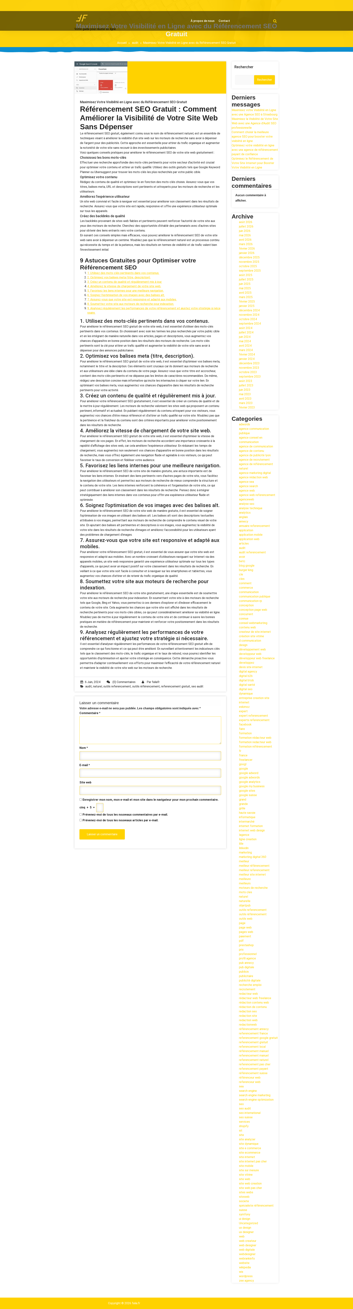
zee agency (246, 1280)
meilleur (244, 861)
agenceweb (246, 499)
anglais (243, 517)
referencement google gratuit (258, 1038)
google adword (248, 773)
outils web (245, 918)
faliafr (156, 682)
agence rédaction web (253, 477)
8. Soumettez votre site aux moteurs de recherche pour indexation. (130, 304)
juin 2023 (244, 390)
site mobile (246, 1166)
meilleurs (245, 883)
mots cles (245, 892)
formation (245, 733)
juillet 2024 (246, 332)
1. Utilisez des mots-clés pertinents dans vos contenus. (123, 273)
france (243, 755)
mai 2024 (245, 341)
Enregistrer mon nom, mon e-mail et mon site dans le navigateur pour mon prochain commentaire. (150, 799)
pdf (241, 940)
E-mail (84, 765)
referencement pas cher (254, 1064)
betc (242, 561)
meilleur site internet (252, 874)
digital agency (248, 671)
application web (249, 539)
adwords (244, 424)
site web (244, 1179)
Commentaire (89, 713)
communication (249, 592)
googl (242, 764)
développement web (252, 649)
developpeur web (250, 654)
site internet (247, 1157)
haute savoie (247, 812)
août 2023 (245, 381)
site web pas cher (250, 1188)
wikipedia (245, 1267)
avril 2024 (245, 345)
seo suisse (246, 1117)
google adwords (249, 777)
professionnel (248, 954)
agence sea (246, 481)
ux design (245, 1227)
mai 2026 (245, 235)
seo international (250, 1113)
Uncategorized (248, 1223)
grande (243, 804)
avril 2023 (245, 398)
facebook (245, 724)
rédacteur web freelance (255, 998)
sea (241, 1086)
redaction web (248, 1020)
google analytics (249, 782)
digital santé (247, 684)
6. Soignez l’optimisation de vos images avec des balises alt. (126, 295)
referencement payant (253, 1068)
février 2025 (247, 301)
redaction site (248, 1016)
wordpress (246, 1276)
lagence (244, 835)
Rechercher (243, 67)
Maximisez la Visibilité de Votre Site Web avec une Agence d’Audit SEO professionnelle (255, 123)
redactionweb (248, 1024)
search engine (248, 1091)
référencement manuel (254, 1051)
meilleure (245, 879)
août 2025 (245, 275)
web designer (247, 1245)
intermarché (246, 821)
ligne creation (247, 839)
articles (244, 543)
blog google (246, 565)
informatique (247, 817)
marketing (245, 852)
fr (240, 751)
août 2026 (245, 222)
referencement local (252, 1046)
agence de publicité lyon (255, 455)
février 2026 (247, 248)
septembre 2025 (250, 270)
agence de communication (256, 446)
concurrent (246, 614)
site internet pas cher (253, 1161)
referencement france (253, 1033)
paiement (245, 936)
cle (241, 574)
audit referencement (252, 552)
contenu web (247, 627)
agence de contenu (251, 451)
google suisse (248, 795)
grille (242, 808)
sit (240, 1130)
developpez (246, 662)
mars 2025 (246, 297)
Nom (83, 748)
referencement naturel (253, 1060)
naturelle (244, 901)
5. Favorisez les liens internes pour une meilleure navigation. (125, 290)
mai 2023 (245, 394)
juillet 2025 (246, 279)
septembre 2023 (250, 376)
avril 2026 (245, 239)
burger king (246, 570)
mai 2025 (245, 288)
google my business (252, 786)
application (246, 530)
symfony (244, 1214)
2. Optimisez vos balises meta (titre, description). (119, 277)
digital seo (245, 689)
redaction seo (248, 1011)
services (244, 1121)
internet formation (251, 826)
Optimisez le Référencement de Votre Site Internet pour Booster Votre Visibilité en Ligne (253, 163)
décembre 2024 (249, 310)
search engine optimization (256, 1099)
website (244, 1263)
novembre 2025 (249, 262)
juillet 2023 (246, 385)
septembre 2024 (250, 323)
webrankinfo (247, 1258)
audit (135, 43)
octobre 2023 (248, 372)
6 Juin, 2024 (92, 682)
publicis (244, 971)
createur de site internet (255, 632)
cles (242, 579)
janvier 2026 (246, 253)
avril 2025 (245, 292)
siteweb (244, 1196)
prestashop (246, 945)
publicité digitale (250, 980)
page (242, 923)
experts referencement (254, 720)
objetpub (245, 905)
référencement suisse (253, 1073)
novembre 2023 (249, 367)
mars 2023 (246, 403)
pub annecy (246, 963)
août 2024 (245, 328)
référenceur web (250, 1077)
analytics (245, 512)
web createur (247, 1241)
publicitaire (246, 976)
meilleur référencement (254, 865)
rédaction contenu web (254, 1002)
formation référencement (255, 746)
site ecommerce (249, 1152)
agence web (247, 490)
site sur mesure (249, 1170)
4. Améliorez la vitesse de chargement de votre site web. (124, 286)
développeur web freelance (257, 658)
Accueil (122, 43)
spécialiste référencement (256, 1205)
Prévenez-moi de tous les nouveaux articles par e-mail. (120, 820)
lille (241, 843)
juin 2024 (244, 337)
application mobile (251, 534)
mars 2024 (246, 350)
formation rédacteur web (255, 737)
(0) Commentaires (124, 682)
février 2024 (247, 354)
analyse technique (250, 508)
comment (245, 583)
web (242, 1236)
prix (241, 949)
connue (243, 618)
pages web (246, 932)
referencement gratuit (175, 686)
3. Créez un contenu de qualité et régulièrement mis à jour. (124, 282)
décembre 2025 (249, 257)
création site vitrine (251, 636)
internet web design (252, 830)
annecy (243, 521)
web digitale (247, 1249)
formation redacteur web (255, 742)
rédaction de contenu (253, 1007)
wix (241, 1272)
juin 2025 (244, 284)
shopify (244, 1126)
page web (245, 927)
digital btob (246, 680)
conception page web (253, 609)
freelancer (245, 760)
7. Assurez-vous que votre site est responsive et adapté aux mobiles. (132, 299)
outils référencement (146, 686)
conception (246, 605)
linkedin (244, 848)
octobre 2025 (248, 266)
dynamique (246, 693)
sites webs (246, 1192)
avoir (242, 557)
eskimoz (244, 707)
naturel (97, 686)
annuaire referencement (254, 526)
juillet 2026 (246, 226)
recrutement (247, 989)
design (243, 645)
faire (242, 729)
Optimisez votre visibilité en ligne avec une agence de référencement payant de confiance (255, 150)
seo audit (197, 686)
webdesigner (247, 1254)
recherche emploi (250, 985)
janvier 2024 (246, 359)
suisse (243, 1210)
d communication (250, 640)
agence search (248, 486)
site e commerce (250, 1148)
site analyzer (247, 1139)
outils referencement (117, 686)
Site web (85, 782)
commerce (246, 587)
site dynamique (248, 1144)
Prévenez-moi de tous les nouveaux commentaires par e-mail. (125, 814)
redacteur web (248, 993)
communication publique (254, 596)
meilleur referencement (254, 870)
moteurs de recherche (253, 888)
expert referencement (253, 715)
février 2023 (247, 407)
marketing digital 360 (252, 857)
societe (244, 1201)
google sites (247, 790)
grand (242, 799)
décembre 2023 (249, 363)
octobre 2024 (248, 319)
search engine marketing (254, 1095)
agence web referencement (257, 495)
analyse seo (246, 504)
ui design (244, 1219)
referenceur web (250, 1082)
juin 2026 (244, 231)
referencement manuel (254, 1055)
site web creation (250, 1183)
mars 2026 (246, 244)
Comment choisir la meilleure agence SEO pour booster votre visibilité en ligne (252, 136)
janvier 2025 (246, 306)
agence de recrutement (254, 459)
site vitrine (246, 1174)
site (241, 1135)
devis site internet (251, 667)
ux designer (246, 1232)
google (243, 768)
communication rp (250, 601)
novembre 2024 (249, 314)
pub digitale (246, 967)
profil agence (247, 958)
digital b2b (246, 676)
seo (241, 1104)
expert (243, 711)
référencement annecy (254, 1029)
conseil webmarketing (253, 623)
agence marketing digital (255, 473)
